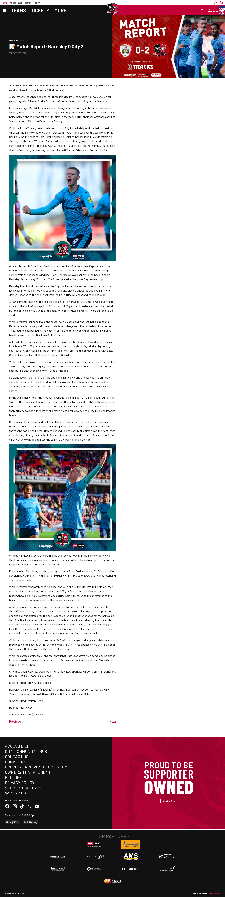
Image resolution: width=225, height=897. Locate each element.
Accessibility (19, 746)
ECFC (4, 3)
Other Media (215, 893)
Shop (37, 3)
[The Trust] (94, 844)
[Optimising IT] (94, 869)
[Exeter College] (167, 868)
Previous (15, 721)
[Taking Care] (94, 857)
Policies (13, 777)
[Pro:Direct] (57, 856)
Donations (15, 761)
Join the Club (169, 801)
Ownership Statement (28, 772)
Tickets (29, 3)
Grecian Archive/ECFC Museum (36, 767)
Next (113, 721)
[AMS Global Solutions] (130, 856)
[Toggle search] (222, 2)
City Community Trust (27, 751)
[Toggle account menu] (216, 2)
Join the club (15, 3)
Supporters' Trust (24, 787)
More (60, 10)
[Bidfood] (167, 856)
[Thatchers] (57, 869)
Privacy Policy (20, 782)
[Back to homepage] (112, 9)
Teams (18, 10)
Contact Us (17, 756)
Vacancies (15, 792)
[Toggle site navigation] (4, 10)
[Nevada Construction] (130, 844)
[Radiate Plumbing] (112, 881)
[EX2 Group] (130, 868)
